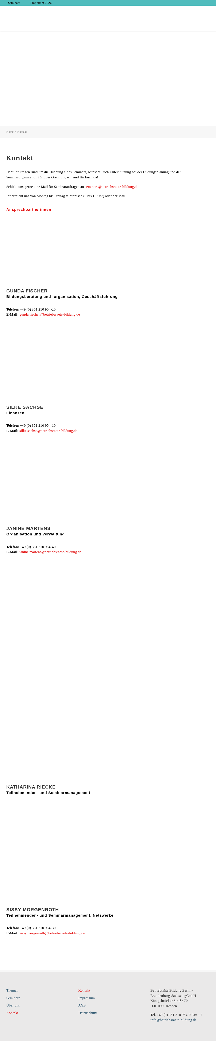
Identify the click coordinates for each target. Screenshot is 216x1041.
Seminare (13, 998)
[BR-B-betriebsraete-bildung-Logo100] (187, 10)
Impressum (86, 998)
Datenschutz (87, 1013)
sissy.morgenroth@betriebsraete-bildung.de (52, 933)
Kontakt (12, 1013)
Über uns (13, 1005)
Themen (12, 990)
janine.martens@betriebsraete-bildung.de (50, 552)
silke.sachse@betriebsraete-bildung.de (48, 431)
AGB (82, 1005)
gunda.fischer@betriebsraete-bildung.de (49, 314)
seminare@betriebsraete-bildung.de (111, 187)
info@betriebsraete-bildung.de (173, 1020)
